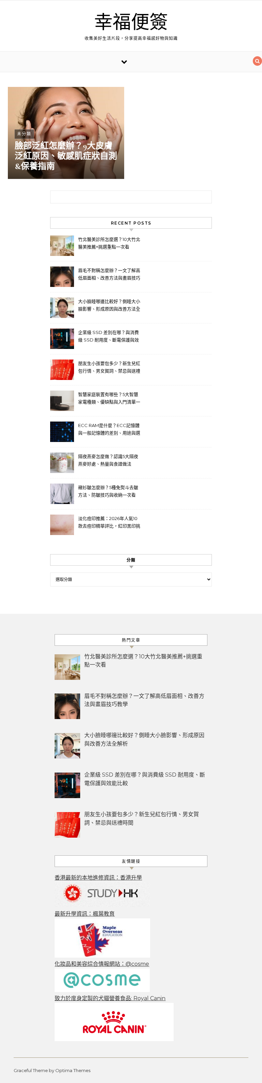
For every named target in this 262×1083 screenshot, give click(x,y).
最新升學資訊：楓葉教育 (85, 914)
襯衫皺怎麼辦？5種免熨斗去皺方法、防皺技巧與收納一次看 (108, 491)
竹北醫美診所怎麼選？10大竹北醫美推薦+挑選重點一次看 (109, 243)
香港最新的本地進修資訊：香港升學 (98, 877)
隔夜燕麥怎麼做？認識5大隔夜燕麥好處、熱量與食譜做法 (108, 460)
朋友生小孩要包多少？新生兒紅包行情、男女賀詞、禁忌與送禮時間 (109, 368)
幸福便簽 (131, 23)
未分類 (24, 133)
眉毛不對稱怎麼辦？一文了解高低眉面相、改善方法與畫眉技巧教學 (109, 275)
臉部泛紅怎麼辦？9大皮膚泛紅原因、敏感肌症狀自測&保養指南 (66, 156)
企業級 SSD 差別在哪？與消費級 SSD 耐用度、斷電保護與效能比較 (108, 337)
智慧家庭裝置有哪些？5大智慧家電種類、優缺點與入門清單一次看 (109, 399)
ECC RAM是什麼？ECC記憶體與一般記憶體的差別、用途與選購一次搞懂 (109, 430)
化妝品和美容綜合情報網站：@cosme (102, 964)
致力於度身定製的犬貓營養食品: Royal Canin (110, 998)
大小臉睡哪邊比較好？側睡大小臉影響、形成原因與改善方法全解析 (109, 306)
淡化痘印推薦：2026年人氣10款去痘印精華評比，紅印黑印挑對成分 (109, 523)
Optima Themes (72, 1070)
